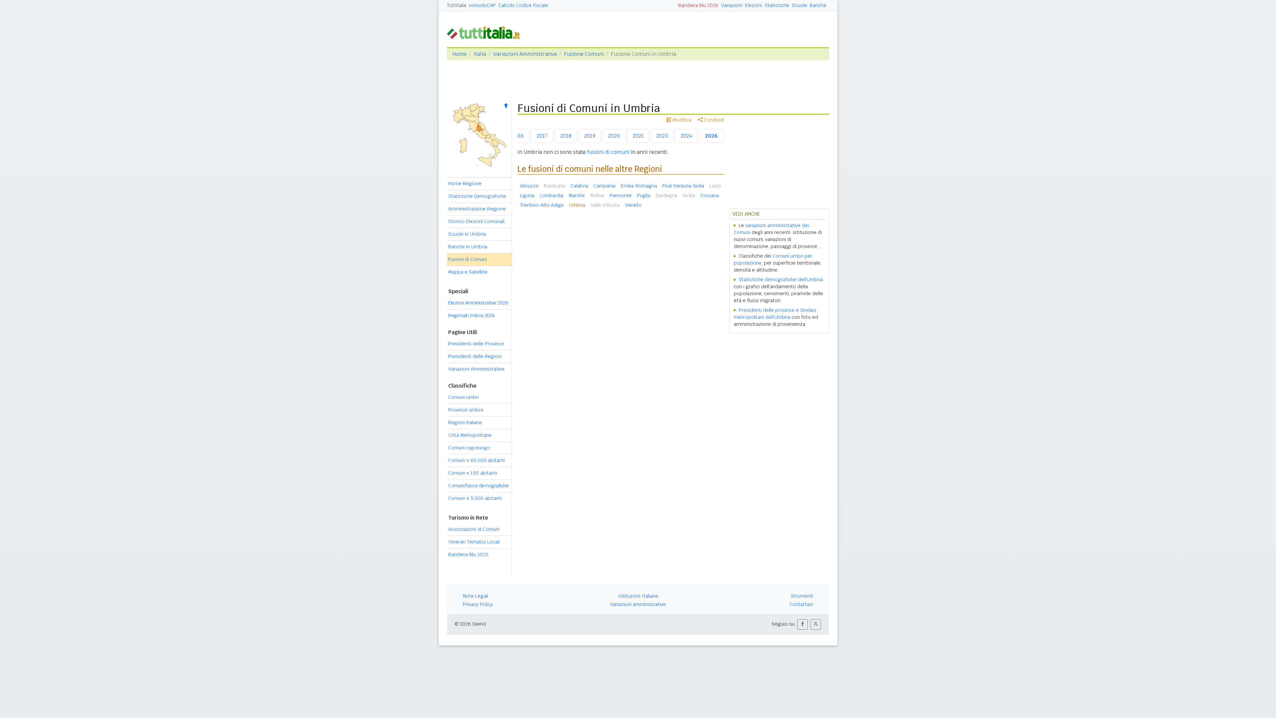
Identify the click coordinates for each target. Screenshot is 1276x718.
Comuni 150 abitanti (472, 473)
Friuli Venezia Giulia (683, 186)
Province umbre (465, 410)
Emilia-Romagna (639, 186)
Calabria (579, 186)
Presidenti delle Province (476, 344)
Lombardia (551, 195)
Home (459, 54)
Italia (480, 54)
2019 (589, 135)
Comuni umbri (463, 397)
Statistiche (777, 5)
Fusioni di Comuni (467, 259)
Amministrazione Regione (477, 209)
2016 (518, 135)
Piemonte (621, 195)
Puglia (643, 195)
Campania (604, 186)
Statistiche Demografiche (477, 196)
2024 (686, 135)
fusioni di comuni (608, 152)
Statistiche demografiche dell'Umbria (781, 280)
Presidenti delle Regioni (474, 356)
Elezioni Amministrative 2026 (478, 303)
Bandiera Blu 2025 (468, 554)
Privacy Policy (478, 604)
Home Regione (464, 183)
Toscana (709, 195)
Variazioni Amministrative (525, 54)
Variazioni (731, 5)
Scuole (799, 5)
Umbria (577, 205)
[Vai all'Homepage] (486, 32)
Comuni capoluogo (469, 448)
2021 (638, 135)
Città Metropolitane (470, 435)
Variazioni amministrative (638, 604)
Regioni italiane (465, 422)
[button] (802, 624)
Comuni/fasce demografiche (478, 486)
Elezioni (753, 5)
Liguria (527, 195)
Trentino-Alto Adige (542, 205)
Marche (577, 195)
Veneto (633, 205)
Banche (818, 5)
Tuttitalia (456, 5)
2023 (662, 135)
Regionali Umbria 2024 (471, 315)
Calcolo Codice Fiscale (523, 5)
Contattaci (801, 604)
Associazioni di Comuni (473, 529)
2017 (542, 135)
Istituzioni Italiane (638, 596)
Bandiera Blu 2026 (698, 5)
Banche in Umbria (467, 247)
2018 (566, 135)
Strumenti (802, 596)
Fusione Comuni (584, 54)
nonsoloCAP (482, 5)
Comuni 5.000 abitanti (475, 498)
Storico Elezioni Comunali (476, 221)
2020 (614, 135)
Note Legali (475, 596)
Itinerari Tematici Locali (474, 542)
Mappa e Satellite (467, 272)
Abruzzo (529, 186)
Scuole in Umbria (467, 234)
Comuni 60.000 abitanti (476, 460)
